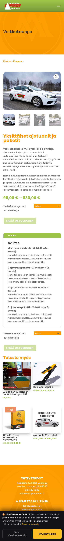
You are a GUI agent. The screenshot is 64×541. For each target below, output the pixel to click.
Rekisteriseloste (30, 524)
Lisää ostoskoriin (19, 220)
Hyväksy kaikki (47, 533)
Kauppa (17, 61)
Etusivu (7, 61)
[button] (56, 76)
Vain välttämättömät (16, 534)
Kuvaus (12, 235)
